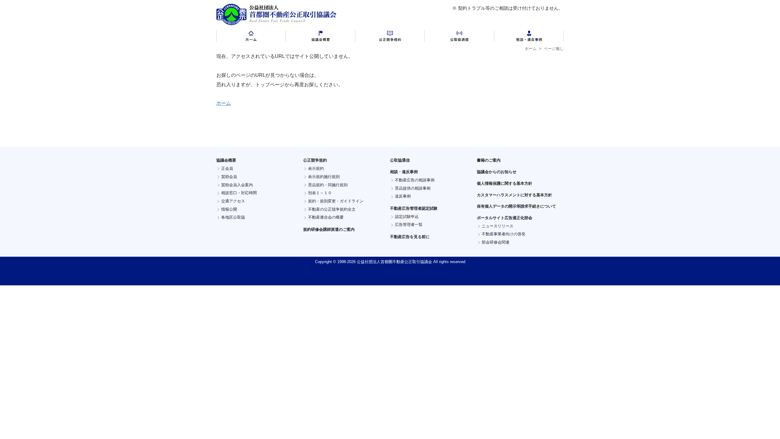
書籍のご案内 (489, 160)
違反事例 (403, 196)
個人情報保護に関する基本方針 (504, 183)
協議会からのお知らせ (496, 172)
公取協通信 (459, 37)
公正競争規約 (390, 37)
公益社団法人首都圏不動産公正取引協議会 (276, 14)
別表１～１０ (320, 193)
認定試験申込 (407, 216)
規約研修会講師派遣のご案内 (329, 229)
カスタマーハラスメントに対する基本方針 (514, 195)
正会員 (227, 168)
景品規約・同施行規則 (328, 185)
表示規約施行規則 (324, 176)
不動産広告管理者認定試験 (414, 208)
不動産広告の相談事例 (414, 180)
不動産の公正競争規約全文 (332, 209)
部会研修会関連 (495, 242)
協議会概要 (320, 37)
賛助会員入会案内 (237, 185)
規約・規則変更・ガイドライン (335, 201)
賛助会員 (229, 176)
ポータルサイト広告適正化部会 (504, 218)
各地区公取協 (233, 217)
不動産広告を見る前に (410, 236)
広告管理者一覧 (409, 224)
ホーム (251, 37)
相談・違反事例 (529, 37)
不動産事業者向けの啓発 (503, 234)
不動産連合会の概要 (326, 217)
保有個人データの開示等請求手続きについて (516, 206)
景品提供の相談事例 (413, 188)
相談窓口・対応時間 (239, 193)
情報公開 (229, 209)
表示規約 (316, 168)
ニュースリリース (497, 226)
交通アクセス (233, 201)
